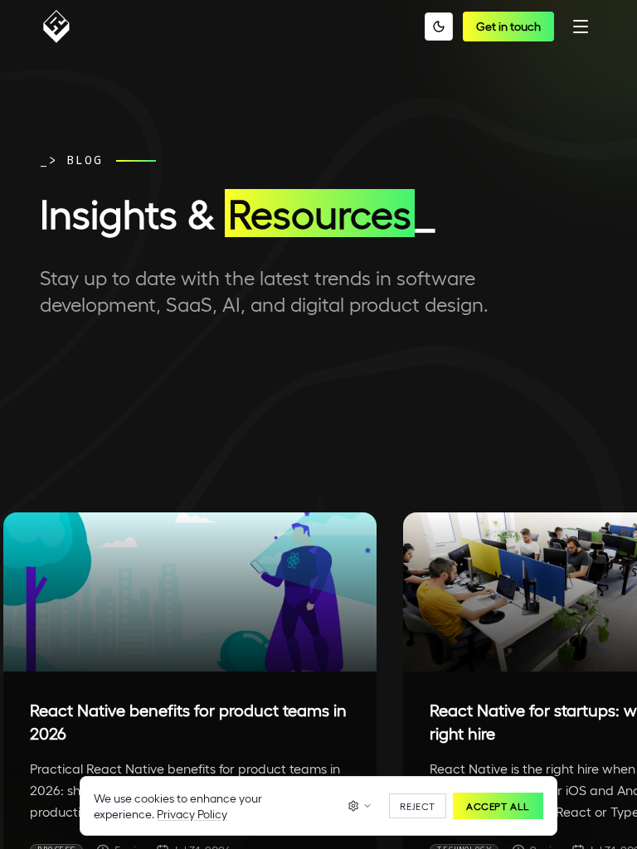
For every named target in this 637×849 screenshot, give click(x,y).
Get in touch (508, 26)
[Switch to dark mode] (439, 26)
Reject (417, 806)
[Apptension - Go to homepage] (60, 26)
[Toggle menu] (580, 26)
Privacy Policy (192, 814)
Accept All (498, 806)
